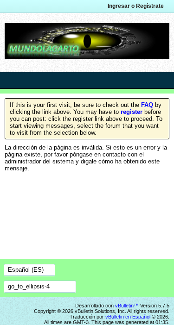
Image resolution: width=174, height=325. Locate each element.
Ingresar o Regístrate (136, 6)
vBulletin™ (127, 305)
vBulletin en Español (127, 316)
